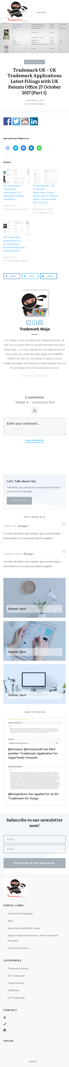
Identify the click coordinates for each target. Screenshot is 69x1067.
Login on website (34, 440)
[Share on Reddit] (25, 121)
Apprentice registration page (24, 928)
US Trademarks (16, 997)
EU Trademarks (16, 975)
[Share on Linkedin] (34, 121)
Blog (10, 920)
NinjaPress (13, 990)
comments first (43, 402)
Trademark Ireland (18, 968)
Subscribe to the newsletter (34, 863)
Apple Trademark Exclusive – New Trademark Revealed (33, 938)
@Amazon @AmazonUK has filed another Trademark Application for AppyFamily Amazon (34, 740)
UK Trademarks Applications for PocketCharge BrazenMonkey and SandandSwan (14, 244)
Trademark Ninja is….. (19, 948)
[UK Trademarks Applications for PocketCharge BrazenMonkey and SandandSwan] (16, 228)
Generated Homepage (20, 913)
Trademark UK (34, 62)
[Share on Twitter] (16, 121)
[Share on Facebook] (7, 121)
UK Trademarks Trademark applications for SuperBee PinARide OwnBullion (14, 192)
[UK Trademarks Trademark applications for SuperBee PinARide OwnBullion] (16, 176)
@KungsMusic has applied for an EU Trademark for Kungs (34, 783)
